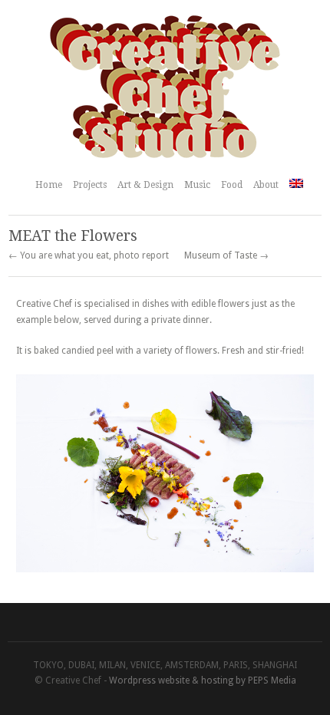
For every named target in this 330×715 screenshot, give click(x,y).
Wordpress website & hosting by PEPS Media (202, 680)
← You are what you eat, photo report (88, 255)
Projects (90, 185)
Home (48, 185)
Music (197, 185)
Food (232, 185)
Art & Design (145, 185)
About (266, 185)
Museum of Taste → (226, 255)
